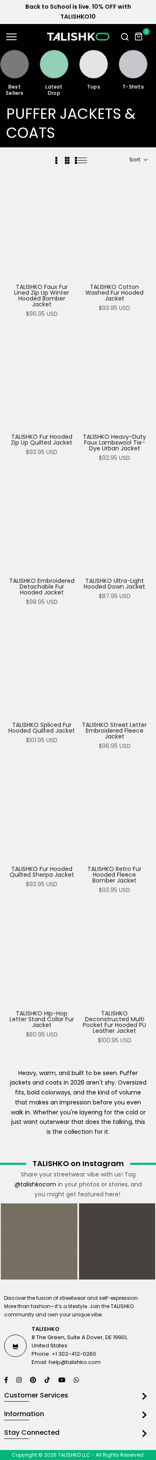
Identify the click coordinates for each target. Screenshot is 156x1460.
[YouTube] (62, 1380)
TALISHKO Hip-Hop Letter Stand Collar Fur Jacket (42, 1019)
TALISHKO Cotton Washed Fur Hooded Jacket (114, 293)
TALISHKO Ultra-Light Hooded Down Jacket (114, 584)
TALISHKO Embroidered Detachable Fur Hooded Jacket (41, 587)
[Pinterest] (34, 1380)
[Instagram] (20, 1380)
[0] (139, 36)
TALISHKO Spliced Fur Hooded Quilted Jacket (41, 728)
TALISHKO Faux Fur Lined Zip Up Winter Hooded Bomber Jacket (41, 295)
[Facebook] (7, 1380)
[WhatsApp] (77, 1380)
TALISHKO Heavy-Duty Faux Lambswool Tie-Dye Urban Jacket (114, 442)
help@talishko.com (75, 1362)
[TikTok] (48, 1380)
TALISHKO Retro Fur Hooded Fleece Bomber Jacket (114, 875)
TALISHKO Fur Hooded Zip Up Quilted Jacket (41, 440)
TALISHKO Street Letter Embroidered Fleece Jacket (114, 731)
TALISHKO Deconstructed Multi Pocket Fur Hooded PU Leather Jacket (114, 1022)
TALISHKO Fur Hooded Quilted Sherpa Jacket (42, 872)
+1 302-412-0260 (74, 1354)
